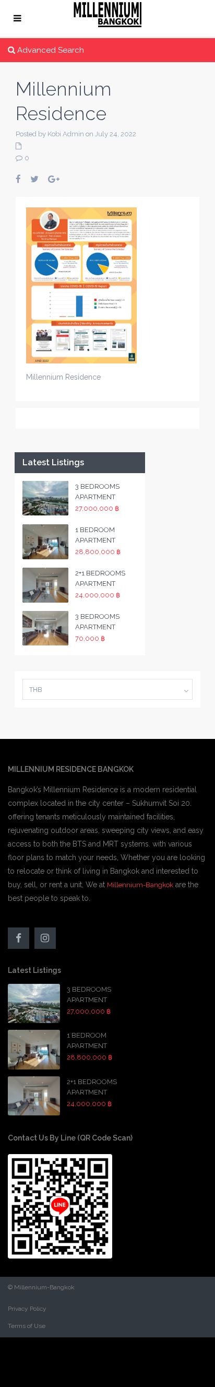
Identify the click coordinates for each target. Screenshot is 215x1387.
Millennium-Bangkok (140, 885)
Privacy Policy (27, 1308)
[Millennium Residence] (81, 284)
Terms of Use (26, 1326)
